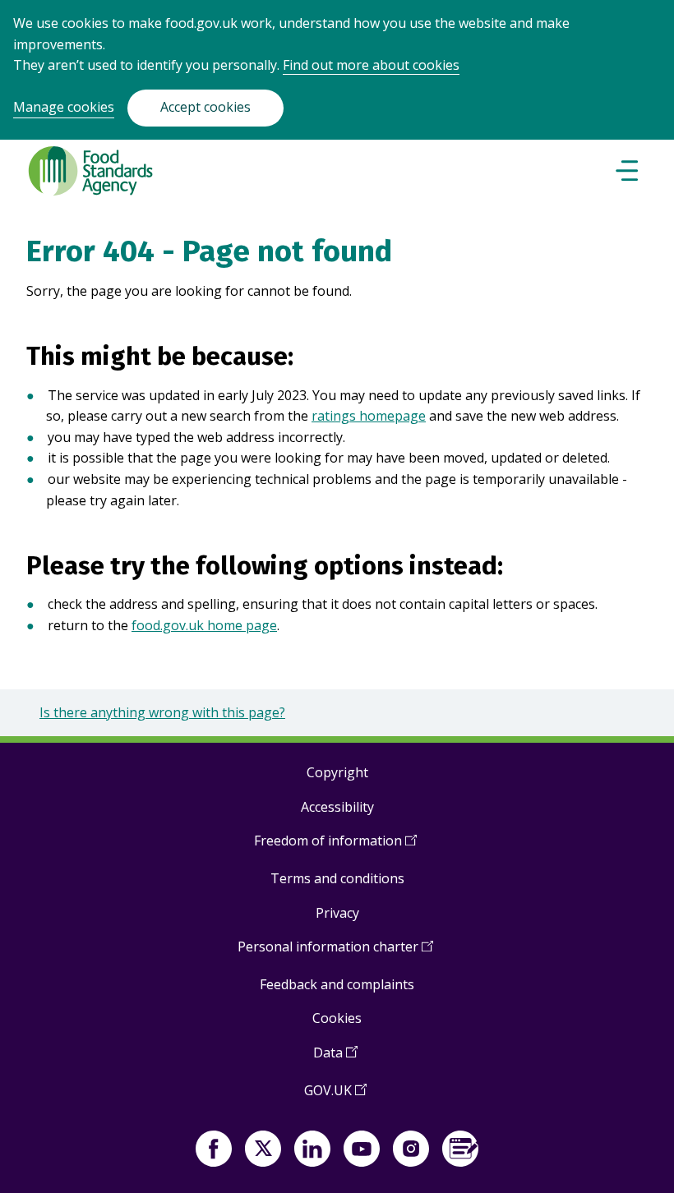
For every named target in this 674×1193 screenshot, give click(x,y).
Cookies (337, 1018)
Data (335, 1058)
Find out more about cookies (371, 65)
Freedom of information (335, 846)
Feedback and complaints (337, 984)
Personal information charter (335, 952)
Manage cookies (63, 107)
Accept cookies (205, 107)
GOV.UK (335, 1096)
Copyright (337, 772)
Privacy (337, 913)
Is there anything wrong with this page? (162, 712)
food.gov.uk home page (204, 625)
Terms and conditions (337, 878)
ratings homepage (369, 416)
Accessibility (337, 807)
